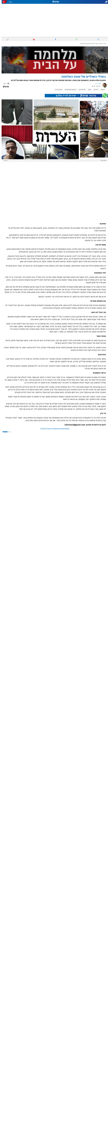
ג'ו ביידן (94, 89)
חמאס (101, 89)
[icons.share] (3, 1)
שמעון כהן (96, 83)
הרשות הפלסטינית (69, 89)
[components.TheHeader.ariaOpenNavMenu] (91, 2)
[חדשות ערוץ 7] (54, 2)
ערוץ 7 (102, 43)
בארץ (98, 43)
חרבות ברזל (57, 89)
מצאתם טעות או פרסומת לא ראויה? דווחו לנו (53, 428)
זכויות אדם (80, 89)
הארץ (88, 89)
